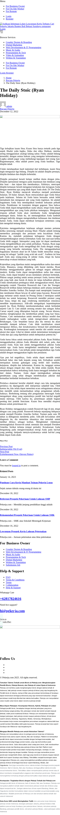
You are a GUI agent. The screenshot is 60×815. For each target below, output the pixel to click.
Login (8, 16)
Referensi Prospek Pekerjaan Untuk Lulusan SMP (25, 499)
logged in (16, 465)
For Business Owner (15, 6)
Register (9, 19)
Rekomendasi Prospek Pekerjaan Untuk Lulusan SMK (27, 515)
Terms (9, 582)
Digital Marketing (14, 45)
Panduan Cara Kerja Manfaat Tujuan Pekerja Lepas (26, 482)
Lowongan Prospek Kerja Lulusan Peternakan (23, 531)
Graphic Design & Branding (19, 42)
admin (9, 106)
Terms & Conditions (15, 580)
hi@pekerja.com (12, 611)
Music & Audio (13, 50)
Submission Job (13, 565)
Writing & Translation (16, 58)
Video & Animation (15, 55)
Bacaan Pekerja (13, 80)
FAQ (8, 577)
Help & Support (13, 587)
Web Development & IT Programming (23, 47)
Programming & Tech (16, 52)
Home (9, 78)
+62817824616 (10, 599)
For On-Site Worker (15, 9)
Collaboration (12, 585)
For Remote (11, 11)
